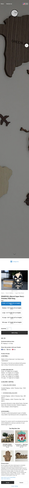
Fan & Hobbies (9, 293)
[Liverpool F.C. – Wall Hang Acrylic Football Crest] (21, 436)
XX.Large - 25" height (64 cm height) (11, 323)
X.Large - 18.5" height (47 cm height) (12, 318)
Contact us (9, 3)
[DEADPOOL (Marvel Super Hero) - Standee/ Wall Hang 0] (14, 280)
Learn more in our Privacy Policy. (8, 477)
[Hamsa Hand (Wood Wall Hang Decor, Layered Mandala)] (7, 456)
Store (2, 293)
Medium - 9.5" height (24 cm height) (11, 308)
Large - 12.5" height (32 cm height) (11, 313)
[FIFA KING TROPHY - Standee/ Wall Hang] (7, 436)
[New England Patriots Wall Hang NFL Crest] (21, 456)
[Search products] (27, 45)
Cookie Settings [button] (14, 486)
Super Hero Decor (19, 293)
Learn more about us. (6, 478)
